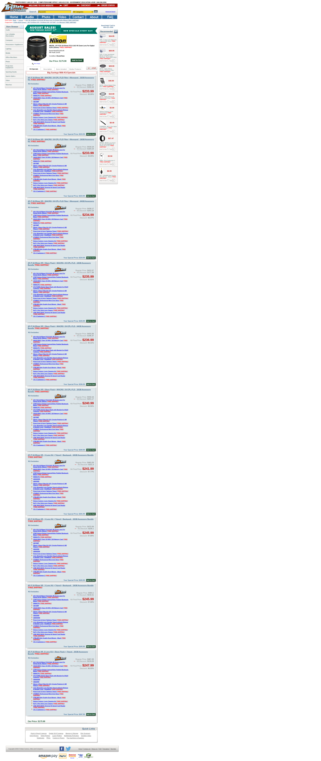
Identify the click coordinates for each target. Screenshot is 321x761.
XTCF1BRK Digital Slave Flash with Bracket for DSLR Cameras (50, 287)
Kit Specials (34, 69)
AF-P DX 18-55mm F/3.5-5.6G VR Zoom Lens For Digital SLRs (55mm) (49, 88)
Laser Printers (57, 736)
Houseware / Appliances (14, 44)
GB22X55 (36, 481)
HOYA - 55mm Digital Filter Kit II (108, 86)
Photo (14, 20)
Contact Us (87, 749)
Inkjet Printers (45, 736)
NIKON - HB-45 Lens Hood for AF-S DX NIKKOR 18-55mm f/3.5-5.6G (107, 145)
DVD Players (34, 736)
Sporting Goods (11, 72)
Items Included (61, 69)
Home (80, 749)
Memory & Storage (72, 733)
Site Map (113, 749)
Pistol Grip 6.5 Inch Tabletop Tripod (50, 107)
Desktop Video (86, 736)
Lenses (21, 20)
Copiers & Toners (58, 738)
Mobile (8, 53)
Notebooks (40, 738)
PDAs (48, 738)
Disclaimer (106, 749)
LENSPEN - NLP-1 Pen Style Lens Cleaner (108, 128)
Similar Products (75, 69)
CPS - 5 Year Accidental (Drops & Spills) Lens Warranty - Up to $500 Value (108, 56)
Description (48, 69)
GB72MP (36, 101)
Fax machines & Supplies (75, 738)
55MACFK (42, 95)
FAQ (100, 749)
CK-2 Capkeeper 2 (45, 129)
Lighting (8, 49)
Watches (9, 85)
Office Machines (11, 57)
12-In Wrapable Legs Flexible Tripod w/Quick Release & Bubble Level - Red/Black (50, 110)
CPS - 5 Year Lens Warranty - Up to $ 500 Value (108, 41)
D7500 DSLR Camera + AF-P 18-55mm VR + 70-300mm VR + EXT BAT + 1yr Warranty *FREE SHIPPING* (44, 22)
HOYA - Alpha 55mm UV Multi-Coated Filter (107, 98)
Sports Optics (10, 76)
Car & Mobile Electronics (10, 35)
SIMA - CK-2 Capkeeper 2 (107, 161)
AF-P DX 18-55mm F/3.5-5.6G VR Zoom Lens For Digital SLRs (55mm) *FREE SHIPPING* (52, 20)
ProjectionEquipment (9, 67)
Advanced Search (110, 11)
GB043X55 (36, 479)
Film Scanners (85, 733)
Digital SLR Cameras (56, 733)
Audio (8, 30)
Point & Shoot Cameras (39, 733)
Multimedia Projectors (71, 736)
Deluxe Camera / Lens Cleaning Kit (50, 117)
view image (37, 63)
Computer (9, 40)
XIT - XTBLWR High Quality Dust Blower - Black (108, 177)
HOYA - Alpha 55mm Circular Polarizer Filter (107, 70)
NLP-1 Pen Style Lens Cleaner (49, 119)
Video (8, 80)
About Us (94, 749)
